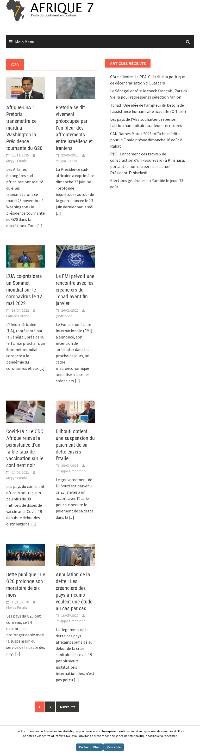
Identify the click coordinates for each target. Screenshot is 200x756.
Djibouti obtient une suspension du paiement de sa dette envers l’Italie (75, 445)
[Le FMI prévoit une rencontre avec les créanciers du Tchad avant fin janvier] (75, 255)
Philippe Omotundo (71, 471)
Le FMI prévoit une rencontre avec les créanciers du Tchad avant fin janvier (75, 289)
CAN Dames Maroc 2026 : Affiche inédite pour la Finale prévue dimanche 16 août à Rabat (146, 140)
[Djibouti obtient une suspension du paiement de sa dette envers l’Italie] (75, 411)
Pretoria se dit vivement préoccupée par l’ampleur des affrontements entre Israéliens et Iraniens (74, 127)
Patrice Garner (17, 315)
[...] (39, 225)
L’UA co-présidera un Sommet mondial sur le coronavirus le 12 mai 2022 (24, 289)
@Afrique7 (64, 315)
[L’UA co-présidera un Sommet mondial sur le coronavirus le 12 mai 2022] (25, 255)
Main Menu (24, 41)
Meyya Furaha (17, 160)
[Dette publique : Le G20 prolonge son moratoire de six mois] (25, 554)
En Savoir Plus (89, 747)
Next (65, 706)
